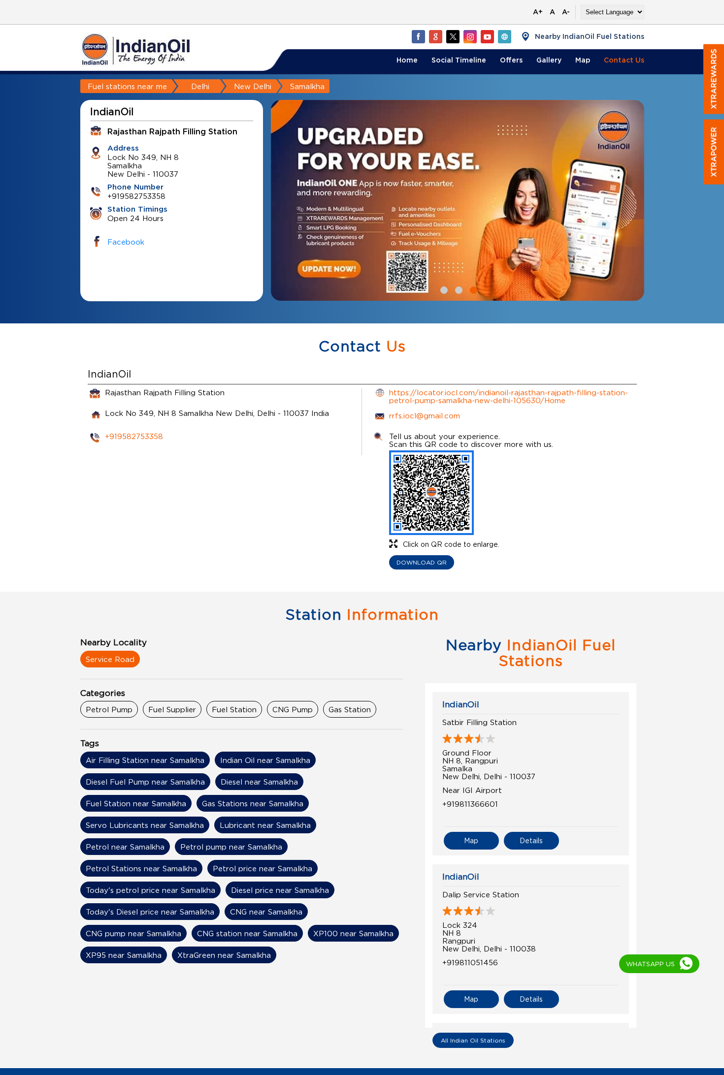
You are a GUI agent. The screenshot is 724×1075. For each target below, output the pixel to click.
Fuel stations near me (127, 86)
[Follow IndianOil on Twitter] (452, 36)
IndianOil (460, 704)
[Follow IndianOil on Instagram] (469, 36)
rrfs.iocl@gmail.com (424, 415)
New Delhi (252, 86)
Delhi (200, 86)
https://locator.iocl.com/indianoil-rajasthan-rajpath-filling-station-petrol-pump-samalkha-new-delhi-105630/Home (508, 396)
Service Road (110, 659)
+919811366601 (470, 804)
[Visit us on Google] (435, 36)
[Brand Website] (504, 36)
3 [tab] (472, 288)
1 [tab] (442, 288)
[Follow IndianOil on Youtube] (487, 36)
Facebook (125, 242)
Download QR (421, 562)
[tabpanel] (457, 200)
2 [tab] (457, 288)
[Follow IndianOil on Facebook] (418, 36)
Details (531, 840)
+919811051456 (470, 962)
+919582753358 (134, 436)
